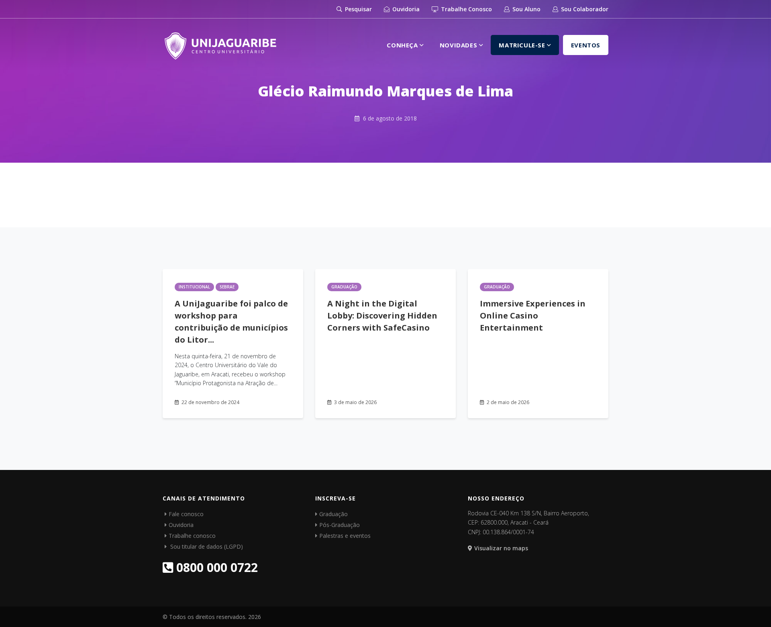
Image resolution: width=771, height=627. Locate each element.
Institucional (194, 287)
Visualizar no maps (501, 548)
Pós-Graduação (339, 525)
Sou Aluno (526, 9)
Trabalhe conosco (192, 535)
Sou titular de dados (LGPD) (206, 546)
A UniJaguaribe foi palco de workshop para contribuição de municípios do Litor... (231, 321)
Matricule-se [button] (523, 45)
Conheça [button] (403, 45)
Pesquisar (357, 9)
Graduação (344, 287)
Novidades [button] (459, 45)
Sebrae (227, 287)
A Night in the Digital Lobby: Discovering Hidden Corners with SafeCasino (382, 315)
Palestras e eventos (345, 535)
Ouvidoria (405, 9)
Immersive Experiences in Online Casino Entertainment (532, 315)
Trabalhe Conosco (465, 9)
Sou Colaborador (583, 9)
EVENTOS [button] (585, 45)
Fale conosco (186, 514)
